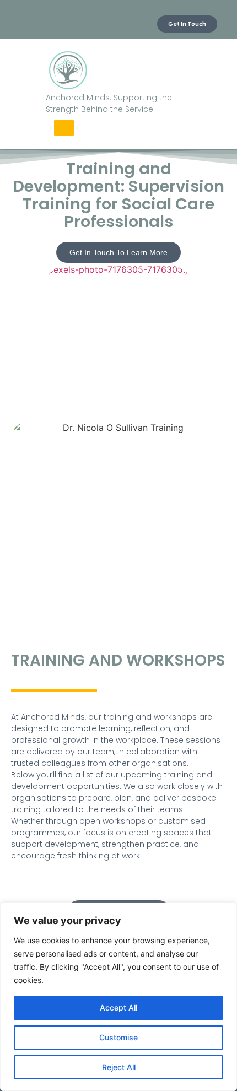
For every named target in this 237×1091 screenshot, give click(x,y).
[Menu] (64, 128)
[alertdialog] (118, 19)
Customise (118, 1037)
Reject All (119, 1067)
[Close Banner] (224, 12)
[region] (118, 997)
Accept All (118, 1007)
